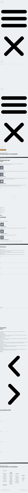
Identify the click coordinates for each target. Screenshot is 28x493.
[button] (14, 32)
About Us (2, 88)
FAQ (1, 62)
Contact (2, 89)
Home (2, 1)
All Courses (2, 61)
